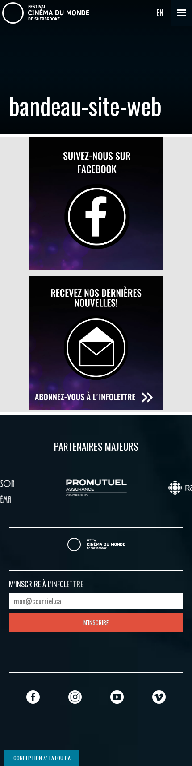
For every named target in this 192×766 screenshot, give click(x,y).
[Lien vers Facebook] (33, 697)
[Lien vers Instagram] (75, 697)
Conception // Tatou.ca (42, 758)
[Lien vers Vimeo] (159, 697)
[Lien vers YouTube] (117, 697)
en (159, 12)
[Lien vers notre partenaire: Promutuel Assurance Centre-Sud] (84, 486)
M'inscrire (96, 622)
